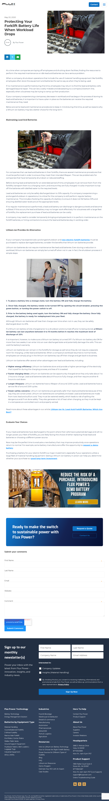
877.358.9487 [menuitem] (78, 769)
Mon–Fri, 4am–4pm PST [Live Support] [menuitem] (87, 772)
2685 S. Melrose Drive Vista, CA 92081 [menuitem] (81, 747)
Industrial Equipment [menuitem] (12, 752)
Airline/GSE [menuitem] (43, 731)
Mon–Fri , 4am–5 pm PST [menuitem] (82, 754)
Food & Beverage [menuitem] (45, 714)
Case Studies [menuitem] (43, 772)
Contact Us (85, 535)
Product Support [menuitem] (79, 717)
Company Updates (51, 668)
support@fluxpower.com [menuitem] (82, 775)
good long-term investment (44, 458)
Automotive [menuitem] (43, 725)
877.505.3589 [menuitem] (78, 751)
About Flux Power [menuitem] (79, 727)
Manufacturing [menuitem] (44, 722)
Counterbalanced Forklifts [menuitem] (14, 730)
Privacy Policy (63, 684)
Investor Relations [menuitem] (80, 735)
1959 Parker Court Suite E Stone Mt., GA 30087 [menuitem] (82, 765)
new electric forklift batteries (76, 240)
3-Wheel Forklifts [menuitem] (10, 733)
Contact (94, 5)
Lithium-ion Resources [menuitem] (47, 763)
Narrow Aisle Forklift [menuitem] (11, 735)
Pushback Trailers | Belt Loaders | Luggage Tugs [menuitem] (16, 748)
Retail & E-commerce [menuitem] (47, 720)
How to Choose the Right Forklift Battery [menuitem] (54, 750)
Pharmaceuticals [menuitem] (45, 728)
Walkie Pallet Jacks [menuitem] (11, 741)
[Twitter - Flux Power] (79, 784)
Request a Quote (84, 529)
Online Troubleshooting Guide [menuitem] (84, 778)
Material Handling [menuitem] (11, 727)
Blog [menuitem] (40, 758)
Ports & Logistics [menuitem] (45, 734)
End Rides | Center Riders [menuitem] (14, 738)
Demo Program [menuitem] (45, 766)
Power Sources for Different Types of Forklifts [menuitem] (52, 753)
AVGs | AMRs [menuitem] (9, 755)
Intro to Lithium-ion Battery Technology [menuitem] (53, 747)
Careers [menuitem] (76, 733)
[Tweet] (12, 57)
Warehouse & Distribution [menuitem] (48, 717)
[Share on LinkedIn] (7, 57)
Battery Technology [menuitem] (11, 714)
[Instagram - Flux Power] (84, 784)
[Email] (17, 57)
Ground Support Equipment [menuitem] (14, 744)
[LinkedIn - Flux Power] (75, 784)
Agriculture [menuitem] (43, 737)
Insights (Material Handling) (55, 672)
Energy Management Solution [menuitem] (15, 717)
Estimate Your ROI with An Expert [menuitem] (51, 769)
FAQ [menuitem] (40, 760)
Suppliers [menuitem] (76, 730)
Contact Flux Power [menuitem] (80, 714)
